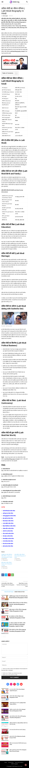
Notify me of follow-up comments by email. (12, 673)
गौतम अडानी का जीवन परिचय (8, 533)
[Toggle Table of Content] (15, 73)
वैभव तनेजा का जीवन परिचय (8, 543)
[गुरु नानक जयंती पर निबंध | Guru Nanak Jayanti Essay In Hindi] (4, 691)
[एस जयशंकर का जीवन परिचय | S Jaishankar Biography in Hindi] (4, 617)
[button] (2, 2)
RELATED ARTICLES (9, 591)
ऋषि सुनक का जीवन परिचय (8, 513)
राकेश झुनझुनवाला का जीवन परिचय (9, 515)
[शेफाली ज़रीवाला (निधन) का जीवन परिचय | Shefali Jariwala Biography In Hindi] (4, 604)
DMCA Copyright (14, 763)
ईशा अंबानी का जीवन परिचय (8, 518)
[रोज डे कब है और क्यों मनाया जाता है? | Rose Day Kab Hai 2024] (4, 731)
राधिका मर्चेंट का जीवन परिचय (8, 528)
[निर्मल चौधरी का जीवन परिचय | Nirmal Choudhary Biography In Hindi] (4, 631)
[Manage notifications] (26, 765)
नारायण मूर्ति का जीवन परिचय (8, 523)
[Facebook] (2, 574)
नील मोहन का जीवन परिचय (8, 536)
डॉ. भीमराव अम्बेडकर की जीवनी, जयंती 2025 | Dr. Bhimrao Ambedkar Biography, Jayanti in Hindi (17, 624)
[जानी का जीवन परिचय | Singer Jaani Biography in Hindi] (4, 697)
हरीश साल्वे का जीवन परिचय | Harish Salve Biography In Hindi (6, 564)
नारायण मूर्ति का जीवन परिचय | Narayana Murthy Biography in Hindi (7, 585)
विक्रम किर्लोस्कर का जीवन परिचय (9, 526)
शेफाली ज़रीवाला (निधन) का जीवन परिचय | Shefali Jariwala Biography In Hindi (18, 604)
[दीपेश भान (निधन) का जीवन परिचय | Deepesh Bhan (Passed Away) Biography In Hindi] (4, 751)
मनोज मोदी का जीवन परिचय (8, 541)
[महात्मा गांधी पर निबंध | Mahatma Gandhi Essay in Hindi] (4, 738)
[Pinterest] (9, 574)
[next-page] (4, 636)
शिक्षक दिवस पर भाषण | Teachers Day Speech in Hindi (22, 585)
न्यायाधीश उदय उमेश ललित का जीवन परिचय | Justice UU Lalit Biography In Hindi (6, 556)
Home (6, 762)
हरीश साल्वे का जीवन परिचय (8, 546)
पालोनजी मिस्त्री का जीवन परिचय (9, 510)
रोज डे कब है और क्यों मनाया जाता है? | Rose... (18, 729)
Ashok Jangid (5, 15)
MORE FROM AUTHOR (19, 591)
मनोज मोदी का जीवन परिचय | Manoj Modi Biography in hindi (20, 556)
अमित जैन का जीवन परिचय (8, 531)
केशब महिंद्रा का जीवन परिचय (8, 538)
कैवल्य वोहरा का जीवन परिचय (8, 520)
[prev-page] (2, 636)
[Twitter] (6, 574)
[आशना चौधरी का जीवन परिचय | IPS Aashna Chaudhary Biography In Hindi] (4, 717)
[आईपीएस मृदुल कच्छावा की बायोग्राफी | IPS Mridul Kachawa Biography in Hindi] (4, 597)
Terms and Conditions (19, 762)
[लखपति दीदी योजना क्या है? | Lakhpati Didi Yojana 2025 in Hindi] (4, 704)
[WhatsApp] (12, 574)
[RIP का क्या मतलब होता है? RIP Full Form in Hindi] (4, 744)
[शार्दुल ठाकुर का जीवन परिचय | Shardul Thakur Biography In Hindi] (4, 611)
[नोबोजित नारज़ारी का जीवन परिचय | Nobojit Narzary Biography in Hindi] (4, 711)
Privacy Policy (11, 762)
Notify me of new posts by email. (10, 674)
